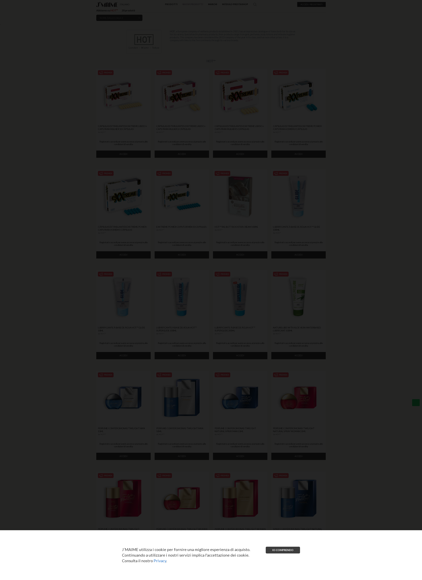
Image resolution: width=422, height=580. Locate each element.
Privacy (160, 560)
